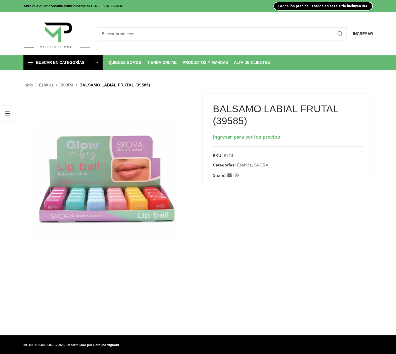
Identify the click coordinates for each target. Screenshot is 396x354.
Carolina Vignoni (106, 345)
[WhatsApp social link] (236, 175)
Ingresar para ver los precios (246, 137)
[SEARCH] (340, 33)
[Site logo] (57, 33)
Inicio (28, 85)
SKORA (67, 85)
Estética (46, 85)
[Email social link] (229, 175)
